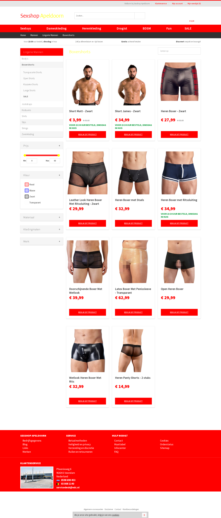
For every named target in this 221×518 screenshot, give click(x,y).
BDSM (147, 28)
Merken (27, 451)
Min (24, 160)
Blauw (32, 190)
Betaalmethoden (77, 440)
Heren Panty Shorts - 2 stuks (132, 378)
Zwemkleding (28, 134)
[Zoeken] (140, 15)
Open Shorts (29, 78)
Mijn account (177, 3)
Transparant (35, 202)
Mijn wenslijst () (194, 3)
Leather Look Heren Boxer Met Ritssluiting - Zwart (85, 201)
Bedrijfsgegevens (32, 440)
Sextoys (25, 28)
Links (25, 448)
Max (47, 160)
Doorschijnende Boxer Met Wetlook (85, 290)
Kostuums (26, 110)
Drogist (122, 28)
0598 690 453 (68, 480)
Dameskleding (56, 28)
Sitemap (164, 448)
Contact (118, 440)
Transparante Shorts (32, 72)
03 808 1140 (67, 483)
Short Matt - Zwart (81, 111)
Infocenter (120, 448)
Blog (25, 444)
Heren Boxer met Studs (129, 200)
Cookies (164, 440)
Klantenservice (161, 3)
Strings (25, 128)
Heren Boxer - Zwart (173, 111)
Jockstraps (27, 104)
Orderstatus (166, 444)
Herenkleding (91, 28)
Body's (25, 58)
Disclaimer (109, 509)
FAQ (116, 451)
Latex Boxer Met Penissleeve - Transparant (133, 290)
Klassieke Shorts (30, 84)
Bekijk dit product (87, 134)
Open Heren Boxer (172, 289)
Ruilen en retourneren (80, 451)
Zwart (32, 196)
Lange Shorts (29, 90)
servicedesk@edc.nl (68, 487)
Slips (24, 122)
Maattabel (120, 444)
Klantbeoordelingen (131, 509)
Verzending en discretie (81, 448)
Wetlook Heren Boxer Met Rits (85, 379)
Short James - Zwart (128, 111)
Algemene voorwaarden (93, 509)
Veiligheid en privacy (79, 444)
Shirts (24, 116)
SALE (188, 28)
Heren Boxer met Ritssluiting (179, 200)
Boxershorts (28, 64)
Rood (31, 184)
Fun (169, 28)
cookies (115, 514)
